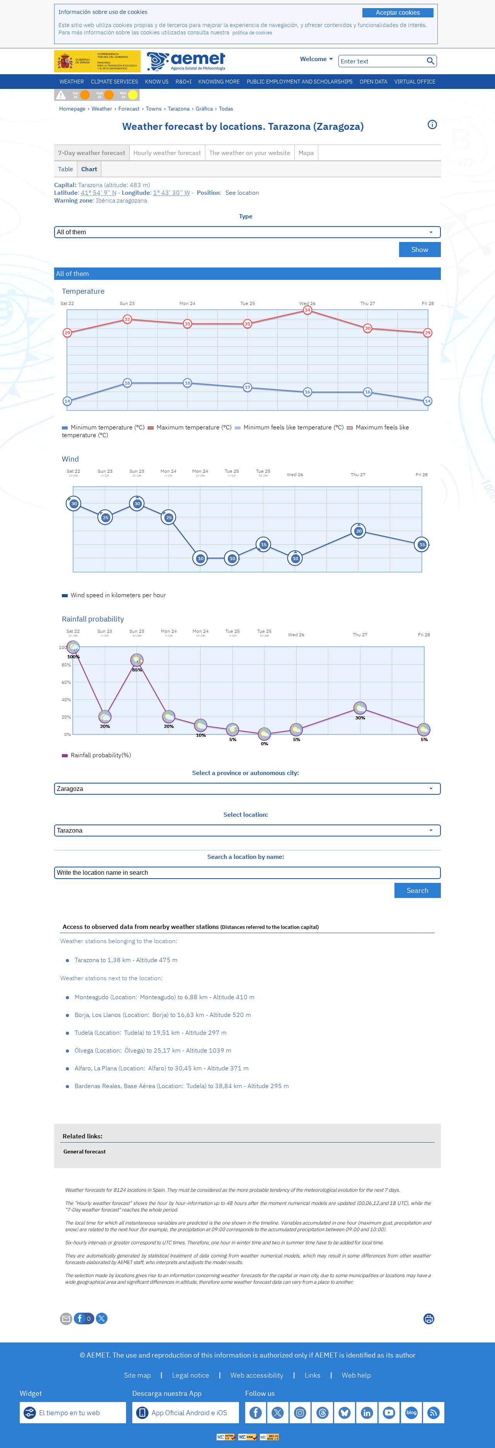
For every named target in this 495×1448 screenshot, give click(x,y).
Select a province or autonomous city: (245, 773)
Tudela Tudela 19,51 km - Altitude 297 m (151, 1032)
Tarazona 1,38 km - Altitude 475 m (126, 960)
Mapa (306, 153)
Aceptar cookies (398, 12)
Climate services (114, 81)
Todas (226, 108)
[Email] (66, 1323)
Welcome (313, 59)
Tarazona (178, 108)
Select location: (246, 814)
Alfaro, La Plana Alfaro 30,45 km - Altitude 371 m (162, 1068)
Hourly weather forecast (167, 153)
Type (246, 216)
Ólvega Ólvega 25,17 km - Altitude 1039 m (153, 1050)
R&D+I (183, 81)
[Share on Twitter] (102, 1318)
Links (313, 1375)
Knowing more (219, 81)
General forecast (84, 1151)
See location (242, 192)
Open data (373, 81)
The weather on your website (249, 153)
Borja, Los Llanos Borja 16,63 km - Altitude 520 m (163, 1015)
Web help (356, 1375)
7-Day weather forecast (91, 153)
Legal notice (190, 1375)
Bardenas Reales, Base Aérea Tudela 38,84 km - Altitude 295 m (182, 1086)
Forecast (129, 108)
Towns (154, 108)
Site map (137, 1375)
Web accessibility (256, 1375)
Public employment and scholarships (300, 81)
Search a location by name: (245, 856)
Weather (72, 81)
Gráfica (205, 108)
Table (65, 169)
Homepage (72, 108)
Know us (157, 81)
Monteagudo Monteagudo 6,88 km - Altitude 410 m (164, 997)
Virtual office (414, 81)
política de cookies (252, 32)
